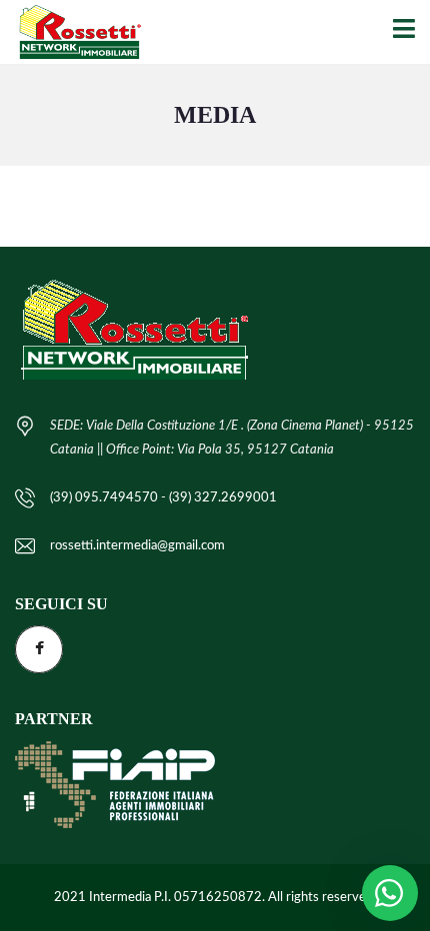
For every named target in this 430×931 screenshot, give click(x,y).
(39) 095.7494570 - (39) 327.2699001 (163, 497)
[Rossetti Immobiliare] (72, 32)
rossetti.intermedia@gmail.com (137, 545)
